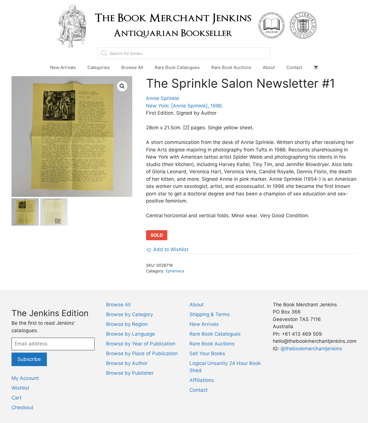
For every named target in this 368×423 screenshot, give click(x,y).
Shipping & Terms (209, 314)
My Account (25, 378)
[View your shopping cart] (316, 67)
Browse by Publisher (130, 373)
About (269, 67)
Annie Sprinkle (162, 98)
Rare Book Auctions (231, 67)
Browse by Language (130, 334)
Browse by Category (129, 314)
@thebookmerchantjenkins (311, 348)
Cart (17, 398)
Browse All (132, 67)
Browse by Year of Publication (140, 344)
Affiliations (201, 380)
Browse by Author (126, 363)
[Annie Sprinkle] (189, 106)
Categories (98, 67)
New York (157, 106)
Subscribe (29, 359)
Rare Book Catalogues (177, 67)
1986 (216, 106)
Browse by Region (127, 324)
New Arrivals (63, 67)
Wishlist (20, 388)
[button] (122, 86)
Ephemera (175, 271)
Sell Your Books (207, 353)
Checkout (22, 407)
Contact (294, 67)
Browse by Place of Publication (142, 353)
